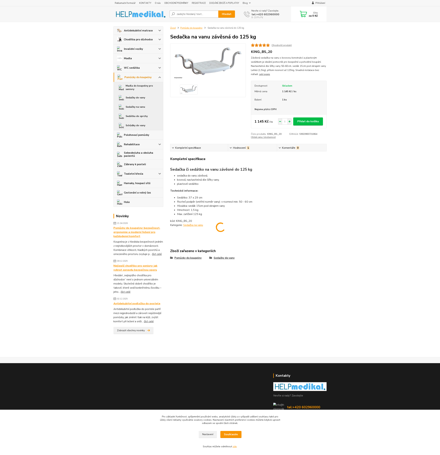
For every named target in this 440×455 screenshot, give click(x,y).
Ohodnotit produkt (282, 45)
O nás (158, 3)
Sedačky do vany (135, 97)
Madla (128, 58)
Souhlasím (231, 434)
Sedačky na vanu (135, 107)
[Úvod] (140, 14)
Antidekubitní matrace (138, 30)
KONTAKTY (145, 3)
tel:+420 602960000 (265, 14)
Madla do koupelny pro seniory (139, 87)
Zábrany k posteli (135, 164)
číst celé (157, 254)
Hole (127, 202)
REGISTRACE (199, 3)
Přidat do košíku (308, 121)
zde (235, 446)
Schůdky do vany (135, 125)
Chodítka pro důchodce (138, 39)
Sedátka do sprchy (137, 116)
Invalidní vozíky (133, 49)
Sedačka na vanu (193, 225)
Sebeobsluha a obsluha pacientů (138, 154)
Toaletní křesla (133, 173)
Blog (245, 3)
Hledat (226, 14)
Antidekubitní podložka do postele (136, 303)
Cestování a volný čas (137, 192)
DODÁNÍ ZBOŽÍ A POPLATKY (224, 3)
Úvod (173, 28)
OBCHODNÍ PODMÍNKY (176, 3)
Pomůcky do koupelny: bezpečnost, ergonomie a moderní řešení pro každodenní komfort (136, 232)
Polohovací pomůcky (136, 135)
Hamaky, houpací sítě (137, 183)
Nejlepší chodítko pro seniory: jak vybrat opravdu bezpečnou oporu (135, 268)
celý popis (264, 74)
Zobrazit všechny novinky (131, 330)
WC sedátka (132, 68)
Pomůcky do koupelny (138, 77)
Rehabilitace (132, 144)
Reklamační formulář (125, 3)
